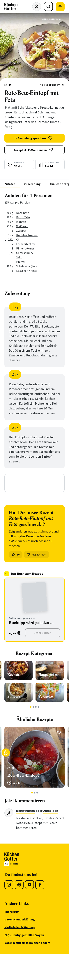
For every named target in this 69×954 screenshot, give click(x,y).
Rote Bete (22, 213)
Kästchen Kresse (26, 270)
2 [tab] (33, 707)
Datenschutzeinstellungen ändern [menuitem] (27, 943)
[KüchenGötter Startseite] (10, 6)
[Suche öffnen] (48, 6)
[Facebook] (39, 884)
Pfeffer (20, 262)
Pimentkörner (25, 248)
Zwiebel (21, 230)
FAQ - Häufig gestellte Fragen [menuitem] (24, 935)
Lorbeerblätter (25, 244)
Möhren (21, 222)
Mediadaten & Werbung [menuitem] (20, 927)
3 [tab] (35, 707)
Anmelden (50, 810)
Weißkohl (22, 226)
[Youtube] (29, 884)
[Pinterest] (19, 884)
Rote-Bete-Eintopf (23, 775)
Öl (17, 239)
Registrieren (25, 810)
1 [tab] (30, 707)
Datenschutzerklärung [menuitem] (19, 919)
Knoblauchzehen (27, 235)
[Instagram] (8, 884)
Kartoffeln (23, 217)
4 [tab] (38, 707)
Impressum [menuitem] (12, 911)
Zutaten (9, 184)
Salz (19, 257)
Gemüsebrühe (25, 253)
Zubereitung (32, 184)
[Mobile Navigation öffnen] (60, 6)
